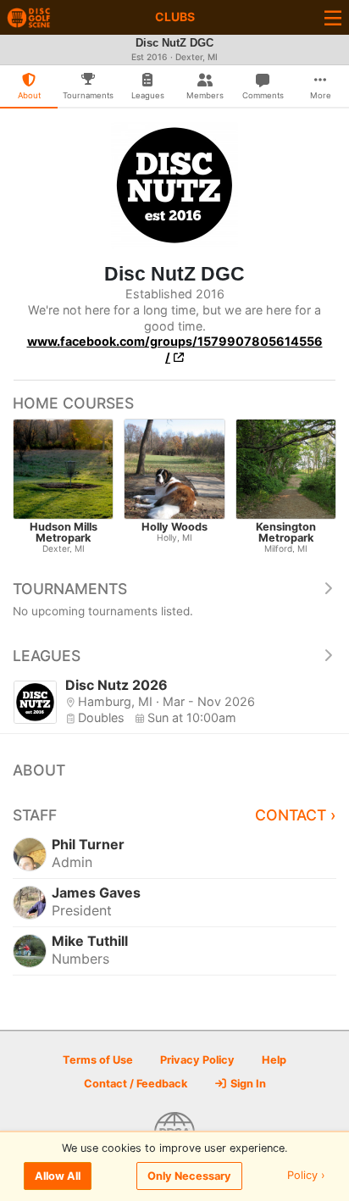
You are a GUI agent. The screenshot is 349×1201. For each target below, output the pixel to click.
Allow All (57, 1176)
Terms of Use (98, 1060)
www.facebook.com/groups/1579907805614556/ (175, 349)
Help (274, 1060)
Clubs (175, 16)
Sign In (247, 1083)
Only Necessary (189, 1176)
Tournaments (70, 589)
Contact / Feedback (135, 1083)
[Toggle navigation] (333, 17)
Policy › (306, 1176)
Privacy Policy (197, 1060)
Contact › (295, 815)
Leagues (46, 655)
